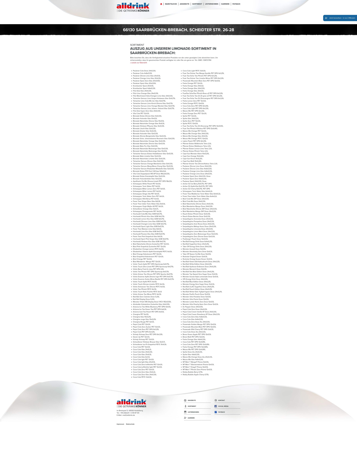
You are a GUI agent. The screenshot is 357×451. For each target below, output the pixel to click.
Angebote (184, 4)
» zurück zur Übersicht (138, 63)
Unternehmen (211, 4)
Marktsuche (171, 4)
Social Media (223, 406)
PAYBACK (236, 4)
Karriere (225, 4)
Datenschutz (130, 424)
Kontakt (221, 400)
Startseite (161, 5)
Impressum (120, 424)
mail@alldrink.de (129, 415)
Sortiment (197, 4)
